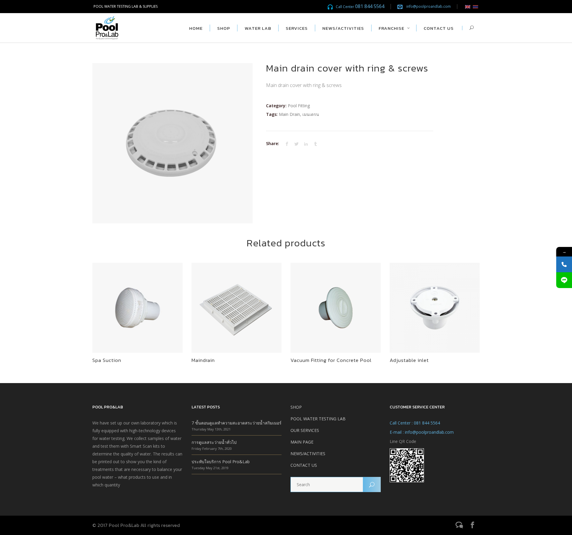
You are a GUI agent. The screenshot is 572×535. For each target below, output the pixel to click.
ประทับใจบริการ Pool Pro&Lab (221, 461)
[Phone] (564, 264)
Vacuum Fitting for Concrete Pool (331, 360)
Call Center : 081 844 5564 (415, 423)
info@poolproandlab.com (428, 6)
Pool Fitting (299, 105)
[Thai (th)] (475, 6)
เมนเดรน (310, 114)
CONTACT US (303, 465)
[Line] (564, 280)
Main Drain (289, 114)
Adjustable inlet (409, 360)
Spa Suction (106, 360)
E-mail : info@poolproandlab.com (422, 432)
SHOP (296, 407)
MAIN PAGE (301, 442)
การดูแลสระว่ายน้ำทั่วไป (214, 442)
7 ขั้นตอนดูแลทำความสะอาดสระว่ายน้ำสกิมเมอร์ (237, 423)
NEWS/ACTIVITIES (307, 453)
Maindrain (203, 360)
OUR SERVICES (304, 430)
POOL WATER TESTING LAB (318, 419)
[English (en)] (467, 6)
